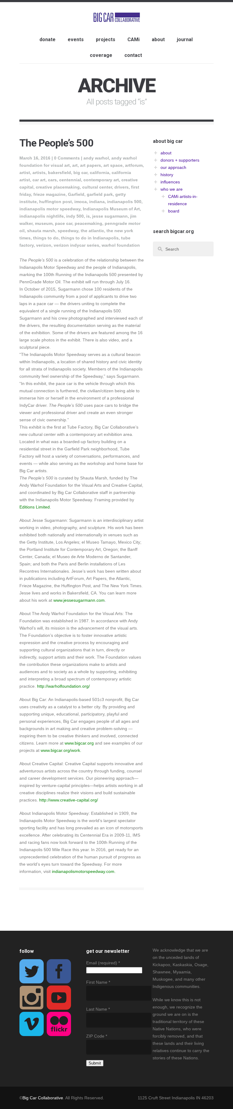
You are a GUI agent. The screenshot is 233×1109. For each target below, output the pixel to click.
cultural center (97, 187)
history (166, 174)
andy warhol (96, 158)
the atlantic (92, 230)
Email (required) (103, 962)
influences (170, 181)
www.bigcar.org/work (60, 750)
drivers (121, 187)
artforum (134, 165)
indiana (97, 201)
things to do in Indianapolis (90, 237)
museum (43, 223)
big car (80, 172)
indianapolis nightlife (41, 216)
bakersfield (59, 172)
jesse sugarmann (110, 216)
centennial (70, 179)
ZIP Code (96, 1036)
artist (24, 172)
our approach (173, 167)
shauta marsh (41, 230)
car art (39, 179)
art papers (90, 165)
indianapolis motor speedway (49, 208)
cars (52, 179)
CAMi (133, 39)
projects (105, 39)
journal (185, 39)
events (76, 39)
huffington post (55, 201)
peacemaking (88, 223)
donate (47, 39)
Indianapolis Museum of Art (111, 208)
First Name (98, 982)
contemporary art (101, 179)
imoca (80, 201)
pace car (63, 223)
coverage (101, 55)
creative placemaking (58, 187)
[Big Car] (116, 17)
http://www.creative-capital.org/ (68, 800)
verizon (43, 245)
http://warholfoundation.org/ (63, 686)
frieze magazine (49, 194)
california (99, 172)
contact (133, 55)
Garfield (76, 194)
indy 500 (75, 216)
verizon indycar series (76, 245)
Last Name (98, 1009)
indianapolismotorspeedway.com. (84, 871)
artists (39, 172)
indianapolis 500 (124, 201)
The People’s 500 (56, 143)
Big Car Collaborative (42, 1097)
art (75, 165)
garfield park (100, 194)
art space (113, 165)
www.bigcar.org (79, 743)
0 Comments (67, 158)
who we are (171, 189)
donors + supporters (179, 160)
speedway (68, 230)
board (173, 211)
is (88, 216)
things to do (46, 237)
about (158, 39)
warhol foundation (121, 245)
